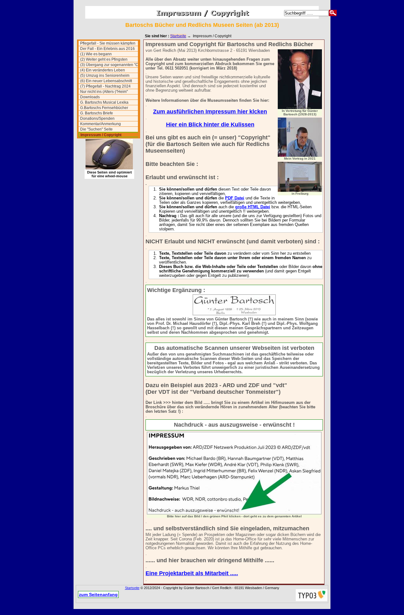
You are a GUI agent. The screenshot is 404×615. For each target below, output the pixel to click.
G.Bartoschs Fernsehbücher (104, 108)
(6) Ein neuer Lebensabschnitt (106, 81)
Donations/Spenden (97, 118)
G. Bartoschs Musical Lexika (104, 102)
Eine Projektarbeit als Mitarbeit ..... (192, 573)
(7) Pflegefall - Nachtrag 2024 (105, 86)
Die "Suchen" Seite (96, 129)
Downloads (90, 97)
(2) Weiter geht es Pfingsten (104, 59)
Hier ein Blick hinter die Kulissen (210, 124)
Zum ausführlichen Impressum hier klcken (210, 111)
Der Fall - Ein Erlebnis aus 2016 (107, 48)
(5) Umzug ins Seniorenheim (104, 75)
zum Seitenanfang (98, 594)
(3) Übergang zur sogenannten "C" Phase (109, 65)
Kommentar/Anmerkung (100, 124)
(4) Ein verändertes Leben (102, 70)
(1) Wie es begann (96, 54)
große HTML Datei (252, 207)
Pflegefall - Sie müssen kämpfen (107, 43)
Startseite (178, 36)
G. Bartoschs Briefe (96, 113)
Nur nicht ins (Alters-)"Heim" (104, 91)
